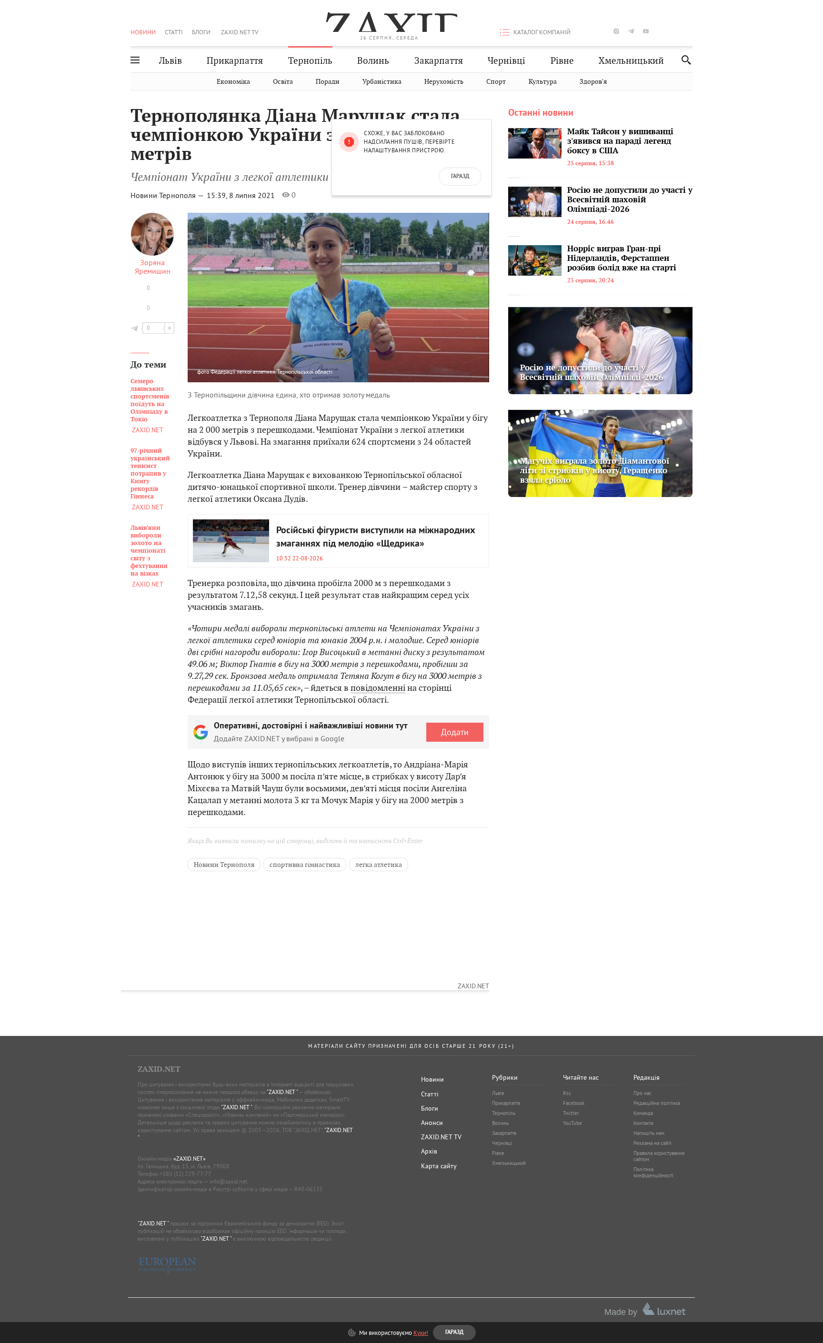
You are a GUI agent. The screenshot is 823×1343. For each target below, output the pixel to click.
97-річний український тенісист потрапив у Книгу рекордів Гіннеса (150, 473)
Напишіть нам (648, 1133)
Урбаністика (381, 82)
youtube (646, 31)
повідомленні (378, 687)
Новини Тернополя (224, 864)
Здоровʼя (593, 82)
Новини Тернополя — (167, 195)
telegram (631, 31)
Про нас (642, 1093)
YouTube (572, 1123)
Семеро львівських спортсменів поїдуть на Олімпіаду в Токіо (149, 400)
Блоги (201, 32)
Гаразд (460, 176)
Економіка (233, 82)
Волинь (373, 61)
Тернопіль (310, 61)
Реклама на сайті (652, 1143)
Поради (328, 82)
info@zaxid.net (228, 1181)
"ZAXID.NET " (282, 1091)
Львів (170, 61)
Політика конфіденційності (653, 1172)
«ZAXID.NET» (189, 1158)
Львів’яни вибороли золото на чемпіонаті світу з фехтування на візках (149, 550)
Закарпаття (438, 61)
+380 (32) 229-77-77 (185, 1173)
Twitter (571, 1113)
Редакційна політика (656, 1103)
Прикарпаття (235, 61)
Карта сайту (439, 1166)
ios (675, 31)
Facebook (573, 1103)
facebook (587, 31)
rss (690, 31)
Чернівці (506, 61)
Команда (643, 1113)
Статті (174, 32)
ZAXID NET (389, 22)
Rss (567, 1093)
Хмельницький (631, 61)
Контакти (643, 1123)
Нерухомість (443, 82)
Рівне (562, 61)
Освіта (283, 82)
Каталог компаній (542, 32)
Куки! (420, 1332)
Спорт (496, 82)
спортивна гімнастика (305, 864)
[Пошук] (684, 60)
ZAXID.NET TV (239, 32)
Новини (143, 32)
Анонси (432, 1122)
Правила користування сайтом (658, 1156)
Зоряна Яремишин (153, 266)
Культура (543, 82)
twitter (601, 31)
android (660, 31)
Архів (429, 1151)
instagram (616, 31)
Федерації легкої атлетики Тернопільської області (271, 371)
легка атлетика (378, 864)
